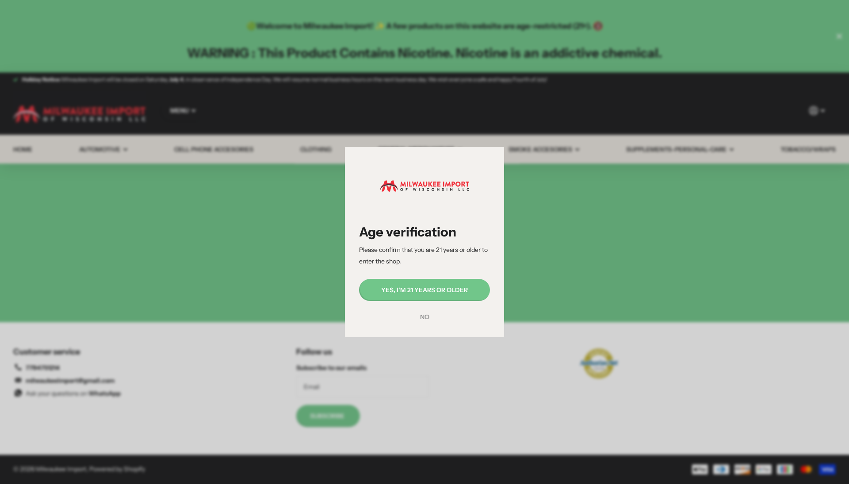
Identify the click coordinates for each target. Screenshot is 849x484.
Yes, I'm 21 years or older (424, 290)
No (424, 317)
